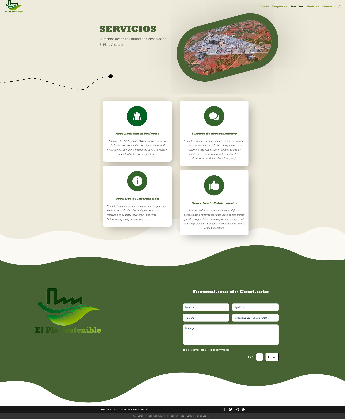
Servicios (296, 6)
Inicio (264, 6)
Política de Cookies (175, 416)
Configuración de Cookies (198, 416)
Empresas (279, 6)
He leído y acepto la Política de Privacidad (208, 349)
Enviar (272, 357)
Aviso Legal (138, 416)
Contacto (329, 6)
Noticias (313, 6)
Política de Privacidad (155, 416)
